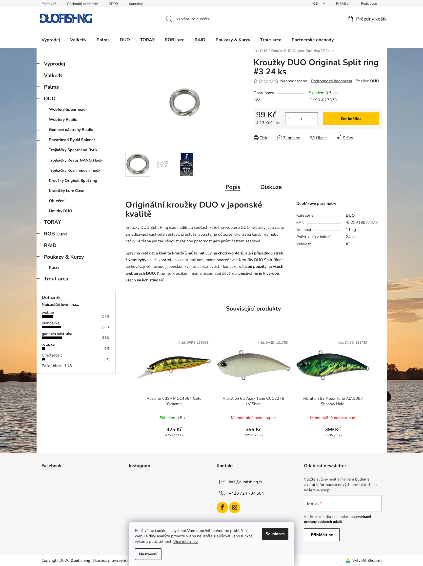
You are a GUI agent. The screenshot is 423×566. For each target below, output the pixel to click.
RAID (50, 245)
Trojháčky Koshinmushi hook (75, 170)
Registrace (369, 3)
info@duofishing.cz (245, 482)
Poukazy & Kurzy (64, 256)
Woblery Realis (63, 119)
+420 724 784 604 (246, 493)
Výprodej (54, 63)
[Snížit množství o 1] (289, 119)
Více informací (185, 541)
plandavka (51, 323)
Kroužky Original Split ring (73, 180)
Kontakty (136, 3)
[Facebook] (222, 507)
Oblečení (57, 201)
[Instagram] (234, 507)
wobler (48, 312)
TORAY (52, 222)
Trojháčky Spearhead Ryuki (74, 150)
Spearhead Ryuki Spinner (72, 140)
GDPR (113, 3)
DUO (50, 98)
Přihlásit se (322, 535)
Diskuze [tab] (271, 187)
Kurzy (54, 267)
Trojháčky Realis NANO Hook (75, 160)
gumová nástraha (57, 333)
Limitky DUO (60, 211)
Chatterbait (52, 355)
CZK (317, 3)
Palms (51, 87)
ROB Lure (55, 233)
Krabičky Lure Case (66, 190)
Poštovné (48, 3)
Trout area (56, 278)
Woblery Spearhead (67, 109)
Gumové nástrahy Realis (71, 129)
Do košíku (351, 119)
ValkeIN (53, 75)
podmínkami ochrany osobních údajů (337, 519)
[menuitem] (51, 39)
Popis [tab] (233, 187)
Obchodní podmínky (82, 3)
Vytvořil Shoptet (367, 560)
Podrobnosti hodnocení (331, 81)
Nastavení (148, 554)
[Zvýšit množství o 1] (314, 119)
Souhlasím (275, 534)
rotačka (48, 344)
